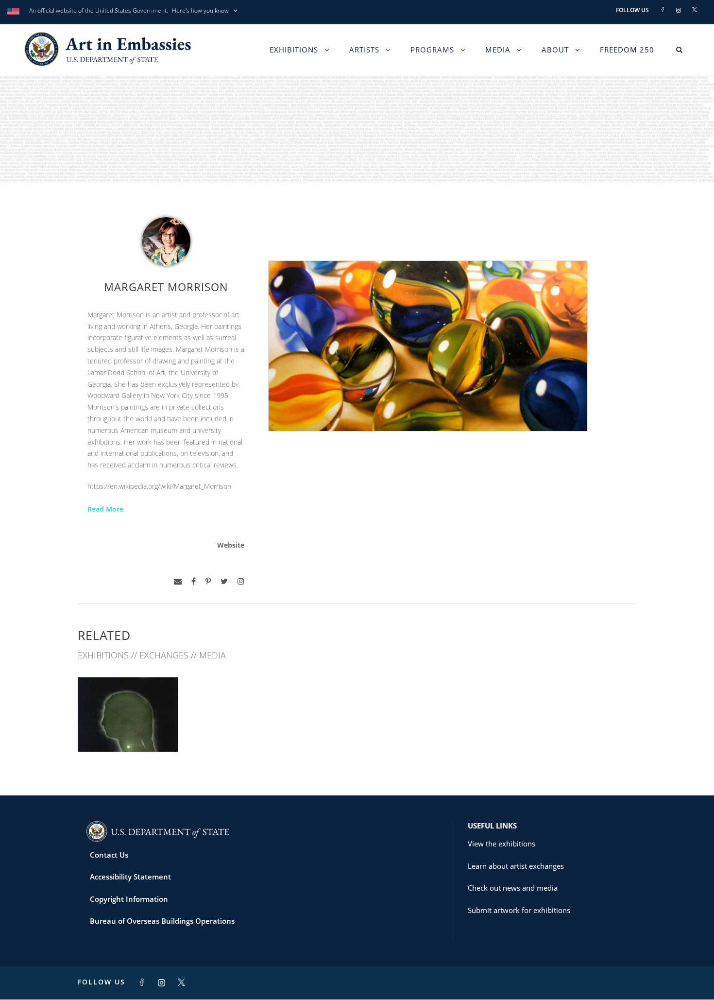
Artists (364, 49)
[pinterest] (208, 581)
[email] (178, 581)
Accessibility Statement (130, 876)
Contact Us (109, 855)
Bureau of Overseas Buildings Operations (162, 921)
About (555, 49)
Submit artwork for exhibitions (519, 910)
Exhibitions (294, 49)
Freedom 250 (627, 49)
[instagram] (241, 581)
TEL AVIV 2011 (127, 730)
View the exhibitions (501, 843)
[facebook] (193, 581)
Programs (432, 49)
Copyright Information (129, 899)
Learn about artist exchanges (516, 866)
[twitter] (224, 581)
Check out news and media (513, 888)
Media (497, 49)
